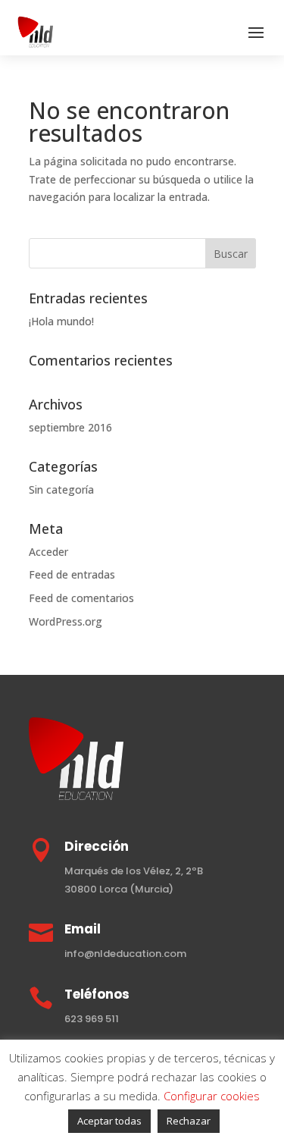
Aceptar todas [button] (109, 1121)
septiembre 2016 (70, 427)
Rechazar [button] (189, 1121)
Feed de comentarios (81, 598)
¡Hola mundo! (61, 321)
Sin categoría (61, 489)
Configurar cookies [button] (212, 1095)
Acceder (48, 551)
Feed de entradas (72, 574)
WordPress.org (65, 621)
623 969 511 (91, 1019)
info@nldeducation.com (125, 953)
